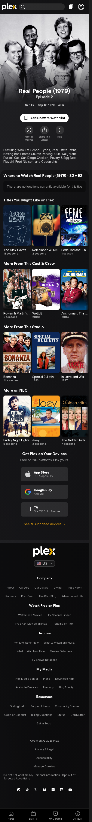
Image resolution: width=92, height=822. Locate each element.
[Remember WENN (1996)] (45, 230)
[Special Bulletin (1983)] (45, 357)
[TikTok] (27, 789)
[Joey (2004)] (45, 421)
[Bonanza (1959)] (17, 357)
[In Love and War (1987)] (75, 357)
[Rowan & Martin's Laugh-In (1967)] (17, 294)
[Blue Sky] (44, 789)
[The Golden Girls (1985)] (75, 421)
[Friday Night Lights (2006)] (17, 421)
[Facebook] (53, 789)
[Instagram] (19, 789)
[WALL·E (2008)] (45, 294)
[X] (36, 789)
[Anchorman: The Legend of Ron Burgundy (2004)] (75, 294)
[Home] (9, 7)
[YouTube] (70, 789)
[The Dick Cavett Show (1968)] (17, 230)
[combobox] (45, 6)
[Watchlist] (71, 7)
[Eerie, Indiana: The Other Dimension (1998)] (75, 230)
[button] (81, 7)
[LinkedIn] (61, 789)
